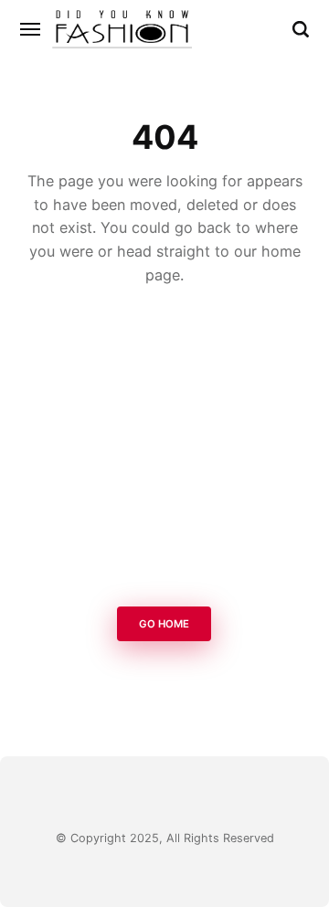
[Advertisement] (164, 451)
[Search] (300, 29)
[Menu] (31, 29)
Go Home (165, 623)
